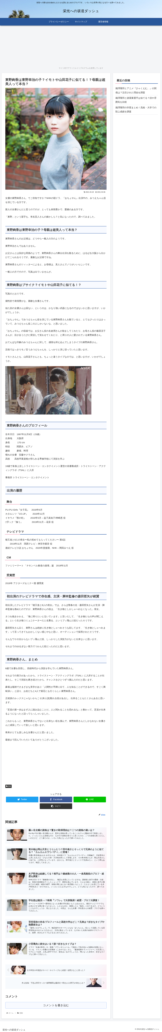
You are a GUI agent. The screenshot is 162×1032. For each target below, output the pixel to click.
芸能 (9, 786)
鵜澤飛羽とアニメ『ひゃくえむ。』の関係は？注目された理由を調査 (135, 90)
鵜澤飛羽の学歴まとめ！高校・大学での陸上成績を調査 (135, 109)
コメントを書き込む (56, 1005)
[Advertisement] (77, 45)
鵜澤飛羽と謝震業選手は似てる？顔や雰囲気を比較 (135, 100)
